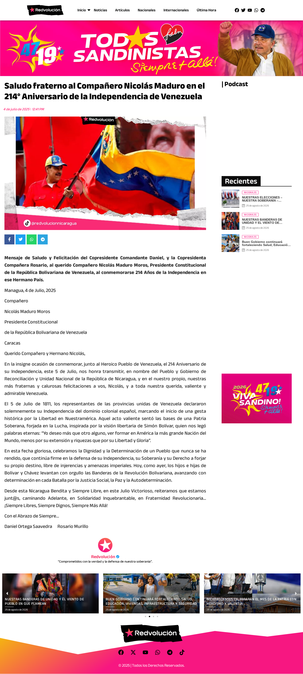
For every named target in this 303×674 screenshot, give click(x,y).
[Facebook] (237, 10)
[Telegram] (262, 10)
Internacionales (176, 10)
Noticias (100, 10)
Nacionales (146, 10)
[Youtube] (249, 10)
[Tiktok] (182, 652)
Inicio (81, 10)
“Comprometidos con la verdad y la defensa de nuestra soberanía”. (105, 561)
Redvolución (105, 557)
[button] (145, 616)
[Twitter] (243, 10)
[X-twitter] (133, 652)
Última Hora (206, 10)
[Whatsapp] (256, 10)
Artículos (122, 10)
